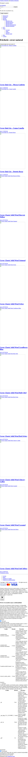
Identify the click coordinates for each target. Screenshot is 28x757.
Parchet (4, 18)
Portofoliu (5, 17)
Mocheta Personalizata (11, 24)
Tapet (7, 31)
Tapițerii (7, 32)
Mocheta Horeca (9, 22)
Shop (4, 28)
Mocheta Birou (9, 23)
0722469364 (3, 5)
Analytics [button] (2, 682)
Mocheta (5, 19)
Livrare (4, 576)
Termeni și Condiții (7, 578)
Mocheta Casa (9, 21)
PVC (4, 27)
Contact (4, 36)
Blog (4, 35)
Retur (4, 577)
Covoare (8, 30)
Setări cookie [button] (3, 594)
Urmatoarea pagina (4, 572)
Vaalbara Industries (13, 582)
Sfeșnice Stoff (9, 33)
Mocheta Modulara (10, 26)
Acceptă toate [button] (9, 594)
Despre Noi (5, 15)
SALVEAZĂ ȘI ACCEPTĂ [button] (6, 755)
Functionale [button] (2, 749)
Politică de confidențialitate (9, 580)
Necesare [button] (2, 619)
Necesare (4, 621)
